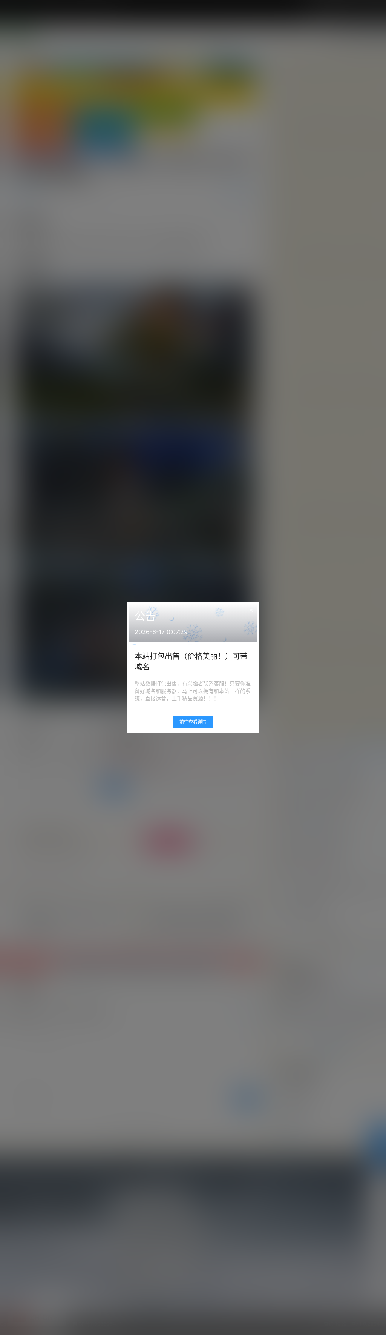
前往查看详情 (193, 722)
